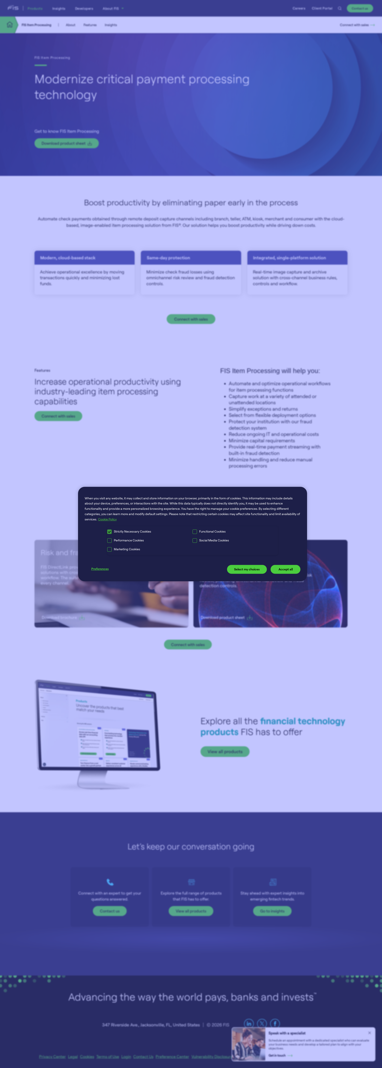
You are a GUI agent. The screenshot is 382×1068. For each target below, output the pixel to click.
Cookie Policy (107, 519)
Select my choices (247, 569)
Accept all (286, 569)
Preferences (100, 569)
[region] (192, 534)
